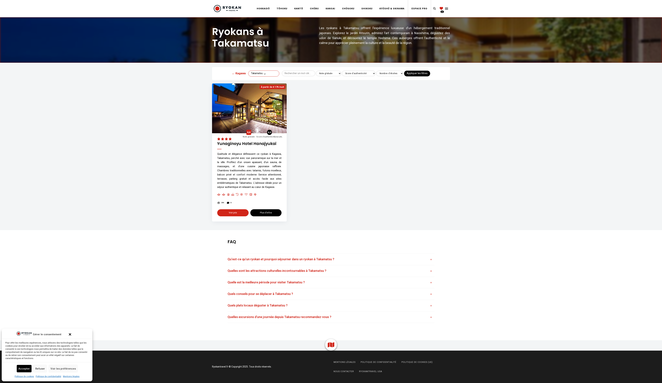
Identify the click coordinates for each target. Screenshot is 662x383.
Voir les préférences (63, 369)
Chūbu (314, 8)
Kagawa (239, 73)
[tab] (331, 259)
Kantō (298, 8)
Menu (446, 8)
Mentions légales (71, 376)
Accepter (24, 369)
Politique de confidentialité (48, 376)
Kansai (330, 8)
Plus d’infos (266, 212)
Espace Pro (419, 8)
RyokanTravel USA (370, 371)
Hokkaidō (263, 8)
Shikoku (367, 8)
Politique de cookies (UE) (417, 362)
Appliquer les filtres (417, 73)
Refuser (40, 369)
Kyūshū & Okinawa (391, 8)
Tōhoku (282, 8)
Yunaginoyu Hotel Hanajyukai (246, 143)
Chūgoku (348, 8)
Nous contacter (344, 371)
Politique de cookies (24, 376)
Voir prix (233, 212)
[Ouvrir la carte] (331, 345)
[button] (70, 334)
